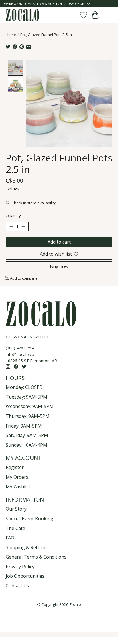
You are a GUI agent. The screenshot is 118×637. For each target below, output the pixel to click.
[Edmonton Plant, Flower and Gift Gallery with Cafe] (22, 15)
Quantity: (14, 215)
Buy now (59, 266)
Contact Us (17, 586)
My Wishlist (18, 486)
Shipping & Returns (27, 547)
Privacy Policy (20, 566)
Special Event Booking (29, 518)
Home (11, 34)
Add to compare (24, 278)
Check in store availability (33, 202)
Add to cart (59, 242)
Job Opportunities (25, 576)
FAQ (10, 538)
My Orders (17, 477)
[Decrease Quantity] (11, 226)
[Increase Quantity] (23, 226)
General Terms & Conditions (36, 557)
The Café (15, 528)
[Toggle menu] (106, 15)
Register (15, 467)
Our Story (16, 509)
